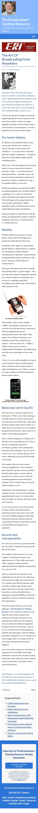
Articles (11, 797)
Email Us (25, 792)
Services (14, 800)
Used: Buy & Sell (15, 803)
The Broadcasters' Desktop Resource (19, 788)
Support (22, 800)
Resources (31, 800)
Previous (6, 690)
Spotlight (6, 800)
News (4, 797)
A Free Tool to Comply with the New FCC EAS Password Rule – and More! (19, 727)
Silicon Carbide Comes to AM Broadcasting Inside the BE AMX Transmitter (20, 718)
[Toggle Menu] (33, 36)
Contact (26, 803)
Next (33, 690)
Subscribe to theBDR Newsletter (19, 765)
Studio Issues (15, 69)
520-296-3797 (15, 792)
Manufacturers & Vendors (25, 797)
